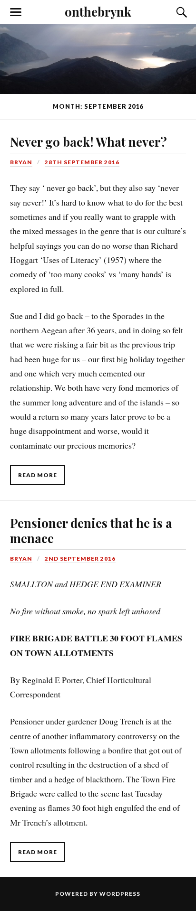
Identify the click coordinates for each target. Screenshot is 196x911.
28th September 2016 (82, 162)
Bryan (21, 162)
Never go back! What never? (88, 141)
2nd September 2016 (80, 558)
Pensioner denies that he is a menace (91, 530)
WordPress (119, 893)
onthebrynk (98, 11)
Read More (37, 475)
